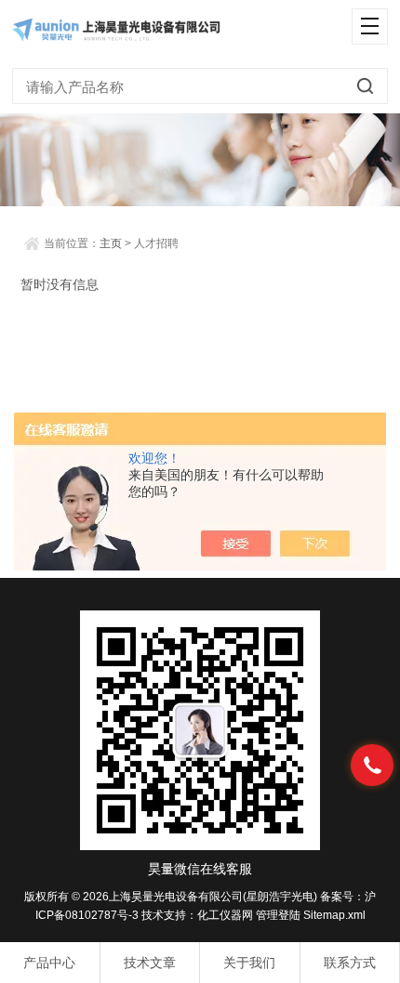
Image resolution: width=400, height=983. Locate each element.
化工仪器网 (225, 915)
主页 (111, 243)
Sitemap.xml (334, 915)
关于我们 (249, 962)
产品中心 (49, 962)
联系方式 (350, 962)
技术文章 (150, 962)
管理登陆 (278, 915)
